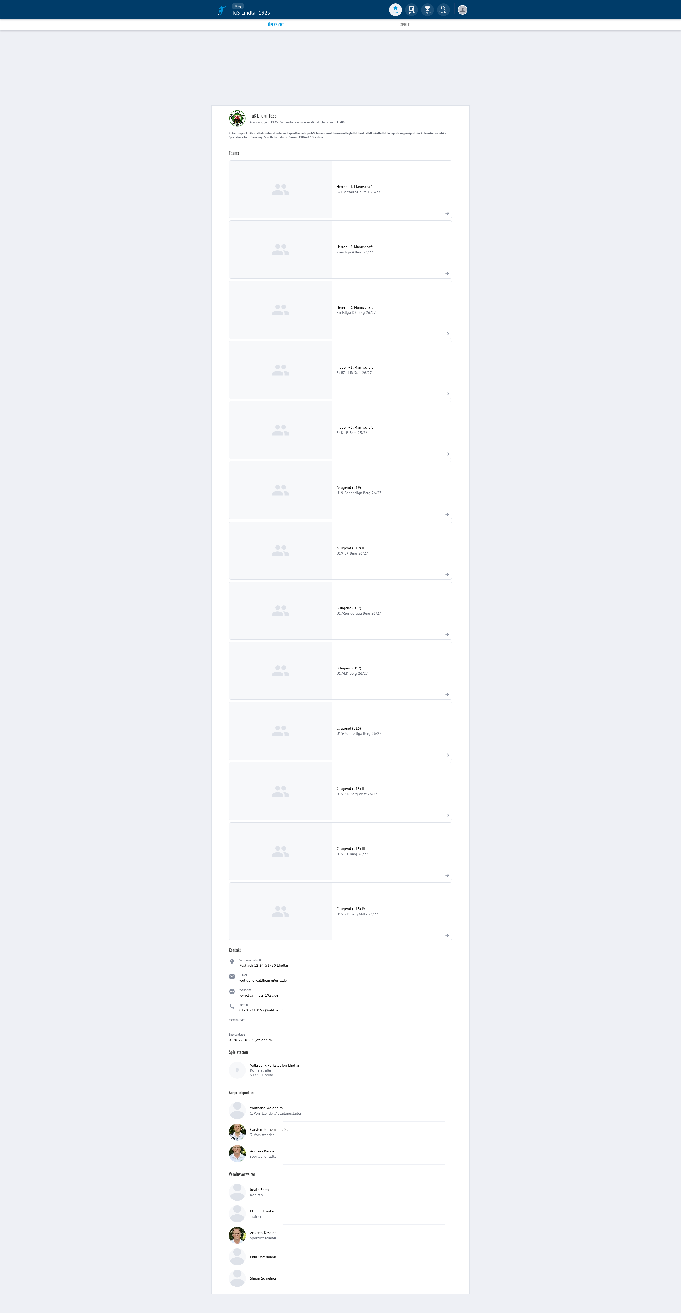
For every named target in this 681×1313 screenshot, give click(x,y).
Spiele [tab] (405, 24)
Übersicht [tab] (276, 24)
